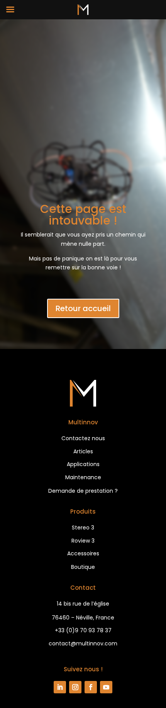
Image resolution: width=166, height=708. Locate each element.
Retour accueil (83, 308)
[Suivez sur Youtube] (106, 687)
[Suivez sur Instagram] (75, 687)
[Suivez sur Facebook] (91, 687)
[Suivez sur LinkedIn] (60, 687)
